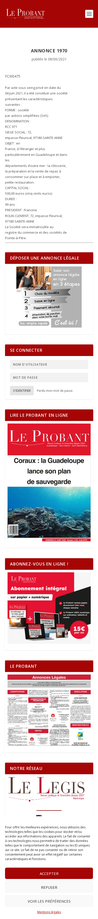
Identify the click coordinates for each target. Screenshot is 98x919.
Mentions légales (49, 912)
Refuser (49, 887)
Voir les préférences (49, 901)
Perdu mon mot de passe (55, 390)
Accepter (49, 873)
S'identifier (22, 390)
